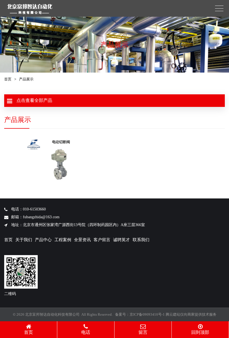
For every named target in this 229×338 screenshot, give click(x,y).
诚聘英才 (121, 240)
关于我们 (23, 240)
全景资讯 (82, 240)
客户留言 (102, 240)
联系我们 (141, 240)
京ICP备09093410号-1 (147, 314)
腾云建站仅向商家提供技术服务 (191, 314)
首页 (7, 79)
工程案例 (62, 240)
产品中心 (43, 240)
